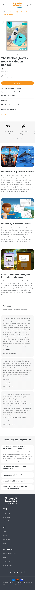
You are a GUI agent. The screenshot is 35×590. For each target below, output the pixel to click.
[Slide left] (14, 54)
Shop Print (6, 513)
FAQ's (5, 535)
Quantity (3, 74)
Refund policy (18, 584)
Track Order (7, 561)
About (5, 531)
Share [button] (5, 114)
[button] (3, 5)
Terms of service (28, 584)
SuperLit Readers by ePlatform (15, 582)
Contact (5, 557)
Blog (4, 543)
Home (6, 12)
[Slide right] (21, 54)
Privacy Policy (7, 565)
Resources (6, 539)
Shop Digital (7, 517)
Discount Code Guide (9, 554)
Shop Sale (6, 521)
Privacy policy (10, 584)
